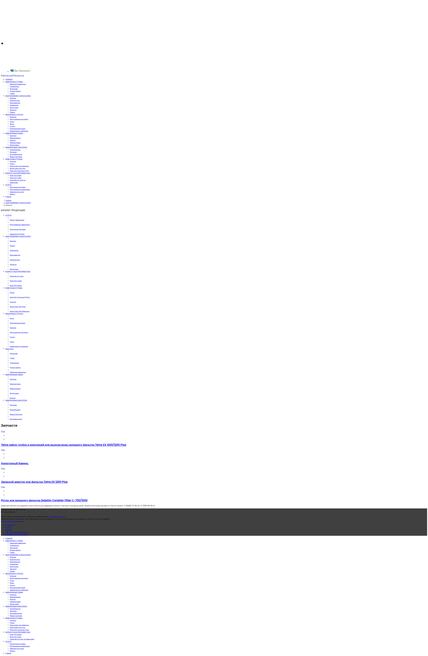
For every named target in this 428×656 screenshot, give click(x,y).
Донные (12, 140)
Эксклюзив (13, 89)
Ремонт (12, 194)
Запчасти (13, 110)
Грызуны (13, 161)
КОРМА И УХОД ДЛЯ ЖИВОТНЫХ (17, 173)
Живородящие (15, 138)
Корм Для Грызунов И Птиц (20, 297)
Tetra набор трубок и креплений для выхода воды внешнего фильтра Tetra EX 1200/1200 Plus (63, 445)
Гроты (12, 121)
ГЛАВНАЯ (8, 79)
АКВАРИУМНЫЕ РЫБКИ (14, 133)
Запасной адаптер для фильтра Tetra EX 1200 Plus (34, 482)
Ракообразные (15, 150)
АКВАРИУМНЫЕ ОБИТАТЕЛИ (16, 147)
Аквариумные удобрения (19, 131)
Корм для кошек (16, 175)
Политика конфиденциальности (12, 521)
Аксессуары (14, 107)
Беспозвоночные (16, 154)
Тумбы (12, 93)
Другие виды (14, 145)
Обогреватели (15, 103)
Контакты (8, 530)
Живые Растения (16, 414)
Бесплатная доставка (17, 187)
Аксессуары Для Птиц (18, 307)
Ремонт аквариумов (17, 220)
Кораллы (13, 117)
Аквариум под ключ (17, 192)
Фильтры (13, 98)
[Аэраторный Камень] (3, 450)
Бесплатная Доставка (18, 229)
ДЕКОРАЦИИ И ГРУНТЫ (14, 114)
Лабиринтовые (15, 143)
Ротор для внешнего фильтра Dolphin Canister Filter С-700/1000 (44, 500)
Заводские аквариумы (18, 84)
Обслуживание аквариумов (20, 189)
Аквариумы (9, 349)
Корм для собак (15, 178)
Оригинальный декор (17, 128)
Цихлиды (13, 136)
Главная (8, 196)
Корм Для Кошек (16, 285)
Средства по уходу (17, 276)
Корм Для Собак (16, 281)
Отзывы (8, 527)
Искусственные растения (19, 119)
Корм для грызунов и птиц (19, 171)
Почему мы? (9, 525)
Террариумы (14, 86)
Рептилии (13, 152)
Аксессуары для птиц (17, 168)
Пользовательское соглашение (16, 534)
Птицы (12, 164)
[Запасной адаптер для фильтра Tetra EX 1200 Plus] (3, 468)
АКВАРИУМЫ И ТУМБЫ (14, 82)
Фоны (12, 124)
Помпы (12, 112)
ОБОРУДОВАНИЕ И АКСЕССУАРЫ (18, 96)
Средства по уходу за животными (18, 181)
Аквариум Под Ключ (17, 234)
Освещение (14, 105)
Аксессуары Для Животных (20, 311)
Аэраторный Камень (14, 463)
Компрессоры (15, 100)
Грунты (12, 126)
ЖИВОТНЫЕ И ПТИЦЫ (13, 159)
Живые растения (16, 157)
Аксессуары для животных (19, 166)
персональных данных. (57, 516)
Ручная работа (15, 91)
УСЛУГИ (8, 185)
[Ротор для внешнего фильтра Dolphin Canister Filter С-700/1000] (3, 487)
